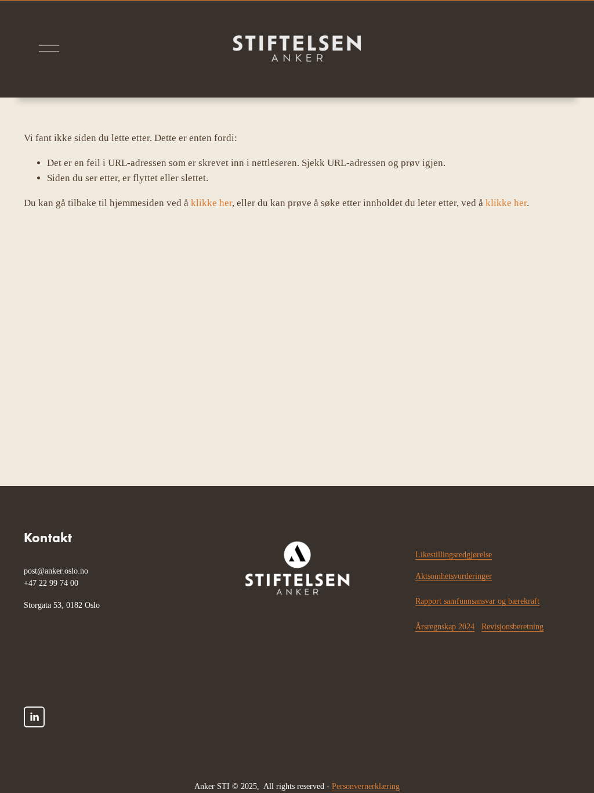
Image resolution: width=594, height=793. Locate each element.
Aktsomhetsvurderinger (453, 576)
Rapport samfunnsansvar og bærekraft (477, 600)
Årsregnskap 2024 (445, 626)
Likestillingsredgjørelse (453, 554)
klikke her (211, 202)
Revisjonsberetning (512, 626)
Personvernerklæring (366, 786)
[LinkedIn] (34, 717)
